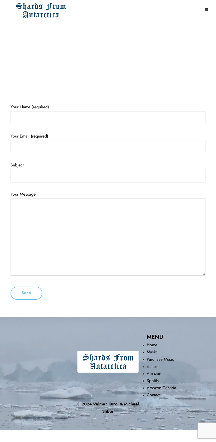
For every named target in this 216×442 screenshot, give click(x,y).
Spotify (153, 381)
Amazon (154, 374)
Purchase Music (160, 359)
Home (152, 345)
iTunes (152, 366)
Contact (153, 395)
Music (152, 352)
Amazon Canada (161, 388)
